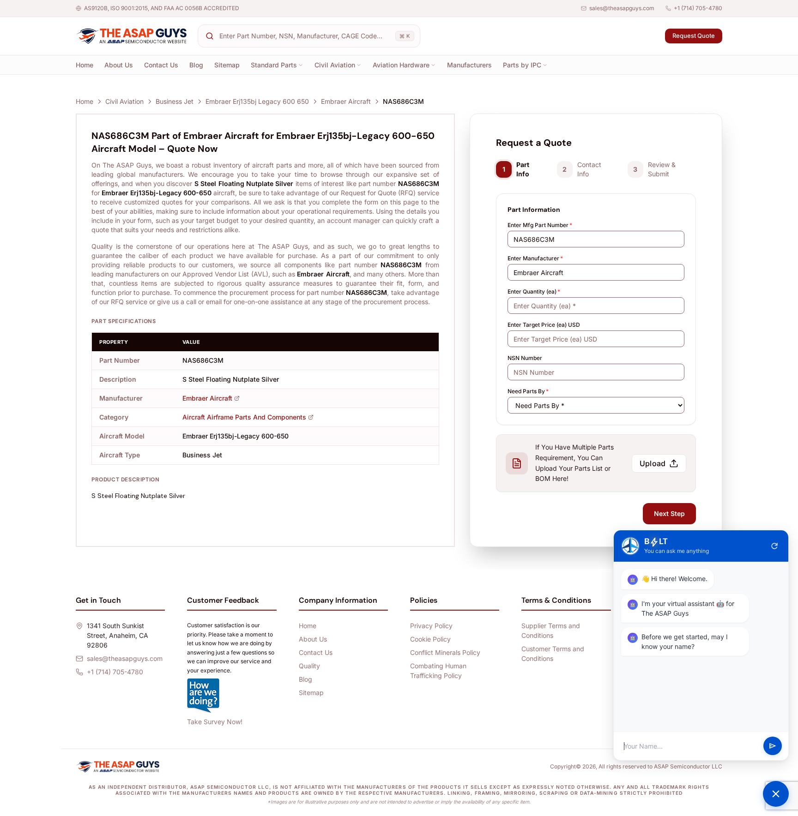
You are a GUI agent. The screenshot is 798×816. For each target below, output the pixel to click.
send (772, 746)
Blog (196, 65)
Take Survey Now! (214, 722)
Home (84, 65)
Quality (309, 666)
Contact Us (161, 65)
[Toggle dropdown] (300, 65)
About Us (118, 65)
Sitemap (227, 65)
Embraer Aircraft (346, 101)
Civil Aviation (334, 65)
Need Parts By (528, 391)
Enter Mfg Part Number (540, 225)
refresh (774, 546)
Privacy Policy (431, 626)
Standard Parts (274, 65)
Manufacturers (469, 65)
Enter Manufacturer (535, 258)
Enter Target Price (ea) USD (544, 324)
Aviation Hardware (401, 65)
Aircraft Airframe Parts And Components (244, 417)
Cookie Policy (430, 639)
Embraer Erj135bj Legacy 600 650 (257, 101)
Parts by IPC (522, 65)
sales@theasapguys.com (621, 8)
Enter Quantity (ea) (534, 291)
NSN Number (525, 357)
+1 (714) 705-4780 (698, 8)
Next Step (669, 513)
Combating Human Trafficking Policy (438, 670)
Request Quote (693, 35)
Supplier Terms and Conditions (550, 630)
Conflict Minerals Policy (445, 652)
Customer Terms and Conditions (552, 653)
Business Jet (174, 101)
